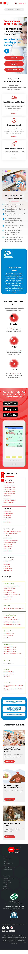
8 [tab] (20, 461)
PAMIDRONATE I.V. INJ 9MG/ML (11, 540)
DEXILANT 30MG (7, 496)
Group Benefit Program (9, 878)
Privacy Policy (6, 876)
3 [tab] (12, 461)
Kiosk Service (6, 880)
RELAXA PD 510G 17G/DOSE (10, 647)
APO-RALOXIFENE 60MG (9, 493)
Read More (14, 113)
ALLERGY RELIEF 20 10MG (9, 588)
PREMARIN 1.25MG (8, 568)
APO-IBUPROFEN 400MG (9, 487)
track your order (15, 373)
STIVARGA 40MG (8, 551)
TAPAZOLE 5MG (7, 518)
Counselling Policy (7, 869)
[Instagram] (3, 927)
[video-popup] (6, 51)
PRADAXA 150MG (8, 522)
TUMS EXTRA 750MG (8, 635)
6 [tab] (17, 461)
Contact (5, 886)
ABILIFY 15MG (7, 564)
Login (24, 3)
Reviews (5, 884)
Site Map (5, 865)
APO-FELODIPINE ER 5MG (9, 491)
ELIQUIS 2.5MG (7, 566)
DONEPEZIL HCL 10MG (9, 482)
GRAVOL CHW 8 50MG (9, 617)
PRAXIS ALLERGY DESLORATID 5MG (12, 586)
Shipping (5, 861)
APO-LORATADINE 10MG (9, 592)
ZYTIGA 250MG (7, 549)
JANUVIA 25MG (7, 498)
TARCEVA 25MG (7, 536)
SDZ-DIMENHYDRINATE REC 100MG (12, 622)
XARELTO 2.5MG (7, 562)
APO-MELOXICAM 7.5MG (10, 489)
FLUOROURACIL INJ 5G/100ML (11, 533)
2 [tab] (10, 461)
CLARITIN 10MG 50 (8, 597)
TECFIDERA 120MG (8, 544)
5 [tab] (15, 461)
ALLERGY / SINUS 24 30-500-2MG (12, 594)
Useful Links (6, 889)
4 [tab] (13, 461)
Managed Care (7, 882)
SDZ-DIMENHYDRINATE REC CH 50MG (12, 624)
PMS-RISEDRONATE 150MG (10, 500)
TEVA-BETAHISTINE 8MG (9, 485)
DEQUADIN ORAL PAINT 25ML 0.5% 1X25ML (13, 608)
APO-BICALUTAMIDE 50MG (10, 542)
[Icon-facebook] (7, 927)
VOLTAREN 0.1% (7, 515)
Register (20, 3)
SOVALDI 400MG (8, 538)
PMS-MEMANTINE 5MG (9, 502)
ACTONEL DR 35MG (8, 513)
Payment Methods (8, 863)
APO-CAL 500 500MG (9, 633)
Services (5, 874)
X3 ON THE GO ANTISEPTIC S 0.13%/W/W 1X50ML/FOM (13, 689)
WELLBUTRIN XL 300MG (9, 560)
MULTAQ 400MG (8, 520)
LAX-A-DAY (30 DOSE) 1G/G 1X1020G (12, 653)
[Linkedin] (11, 927)
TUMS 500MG (7, 638)
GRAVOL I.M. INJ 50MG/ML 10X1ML (11, 620)
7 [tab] (18, 461)
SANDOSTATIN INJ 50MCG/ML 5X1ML (12, 531)
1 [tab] (9, 461)
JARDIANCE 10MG (8, 570)
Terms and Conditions (9, 867)
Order (20, 351)
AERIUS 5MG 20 (7, 599)
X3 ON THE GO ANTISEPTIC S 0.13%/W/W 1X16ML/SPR (13, 686)
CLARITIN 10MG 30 (8, 590)
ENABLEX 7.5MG (7, 511)
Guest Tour (6, 857)
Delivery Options (7, 859)
